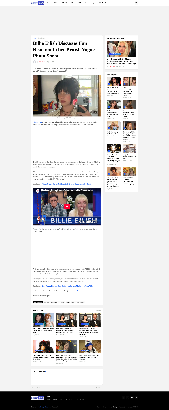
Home (49, 3)
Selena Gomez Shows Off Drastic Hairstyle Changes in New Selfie (66, 184)
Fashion (68, 302)
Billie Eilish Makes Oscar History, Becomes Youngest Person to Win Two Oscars (65, 330)
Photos (73, 3)
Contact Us (122, 407)
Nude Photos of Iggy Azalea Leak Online (113, 133)
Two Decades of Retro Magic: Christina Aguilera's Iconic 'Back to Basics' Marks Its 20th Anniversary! (121, 61)
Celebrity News (54, 302)
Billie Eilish (41, 38)
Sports (95, 3)
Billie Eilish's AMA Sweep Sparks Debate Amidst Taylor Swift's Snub (43, 330)
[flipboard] (127, 397)
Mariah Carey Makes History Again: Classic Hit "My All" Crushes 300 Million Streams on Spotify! (129, 135)
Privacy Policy (113, 407)
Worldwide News (80, 302)
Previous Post (36, 388)
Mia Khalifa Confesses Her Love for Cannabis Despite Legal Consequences (113, 90)
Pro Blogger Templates (44, 407)
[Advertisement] (84, 19)
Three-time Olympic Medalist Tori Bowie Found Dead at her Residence (129, 113)
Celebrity (57, 3)
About (104, 407)
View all (98, 310)
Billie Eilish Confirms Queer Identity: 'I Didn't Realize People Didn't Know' (43, 357)
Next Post (99, 388)
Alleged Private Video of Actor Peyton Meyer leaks (129, 156)
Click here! (77, 291)
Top (106, 3)
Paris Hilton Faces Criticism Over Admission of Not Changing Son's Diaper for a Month (128, 181)
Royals (87, 3)
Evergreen (62, 302)
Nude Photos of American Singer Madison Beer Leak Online (113, 113)
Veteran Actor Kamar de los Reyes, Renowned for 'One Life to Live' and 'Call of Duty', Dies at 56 (113, 158)
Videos (81, 3)
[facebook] (123, 397)
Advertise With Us (133, 407)
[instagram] (136, 397)
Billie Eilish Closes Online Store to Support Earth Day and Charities (89, 357)
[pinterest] (132, 397)
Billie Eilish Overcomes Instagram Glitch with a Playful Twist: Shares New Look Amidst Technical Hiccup (66, 358)
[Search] (136, 3)
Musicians (65, 3)
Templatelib (55, 407)
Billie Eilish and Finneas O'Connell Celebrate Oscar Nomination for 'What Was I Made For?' (88, 331)
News (72, 302)
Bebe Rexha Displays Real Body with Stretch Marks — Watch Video (67, 286)
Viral (101, 3)
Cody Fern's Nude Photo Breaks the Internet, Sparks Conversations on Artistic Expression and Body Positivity (113, 182)
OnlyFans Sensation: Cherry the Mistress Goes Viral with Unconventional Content (129, 91)
